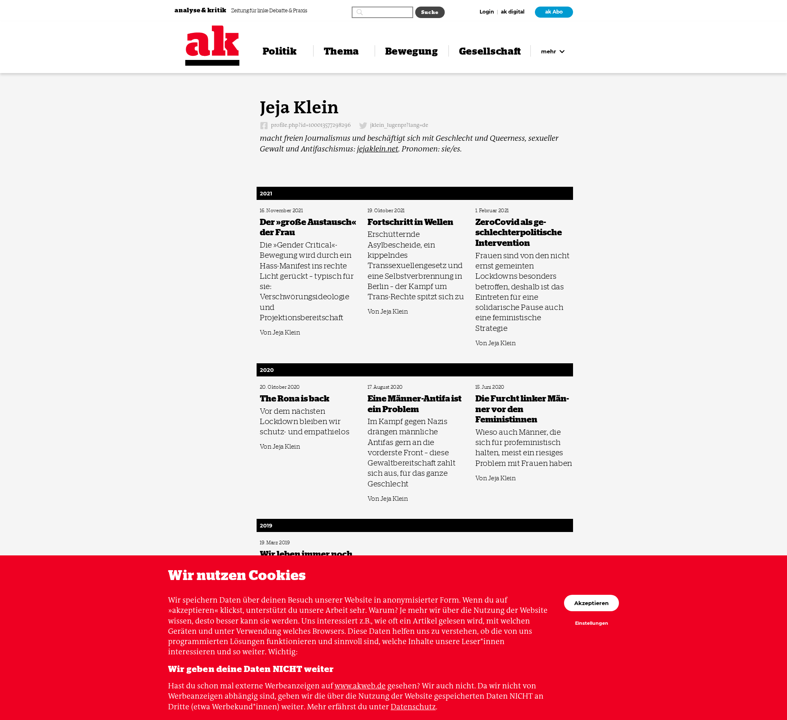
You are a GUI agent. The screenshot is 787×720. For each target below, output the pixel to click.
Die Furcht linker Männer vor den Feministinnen (519, 387)
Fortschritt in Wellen (386, 210)
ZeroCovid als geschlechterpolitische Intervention (521, 210)
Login (487, 12)
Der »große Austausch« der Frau (289, 210)
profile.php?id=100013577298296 (310, 125)
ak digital (513, 12)
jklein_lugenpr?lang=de (398, 125)
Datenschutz (413, 707)
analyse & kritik (201, 10)
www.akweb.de (360, 686)
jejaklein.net (377, 149)
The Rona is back (275, 387)
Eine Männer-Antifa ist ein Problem (400, 387)
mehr (549, 51)
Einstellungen (591, 623)
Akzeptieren (591, 603)
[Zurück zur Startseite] (212, 41)
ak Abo (554, 12)
